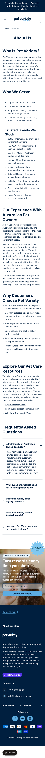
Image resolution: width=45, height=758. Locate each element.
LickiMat (12, 181)
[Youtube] (22, 718)
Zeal (10, 188)
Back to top (9, 611)
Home (6, 29)
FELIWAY (12, 146)
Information (8, 705)
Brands (27, 705)
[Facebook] (15, 718)
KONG (10, 139)
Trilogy (11, 160)
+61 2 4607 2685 (16, 690)
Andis (10, 167)
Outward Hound (15, 174)
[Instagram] (30, 718)
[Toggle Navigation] (5, 19)
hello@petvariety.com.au (19, 696)
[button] (39, 16)
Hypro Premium (15, 195)
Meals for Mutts (15, 153)
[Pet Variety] (22, 19)
